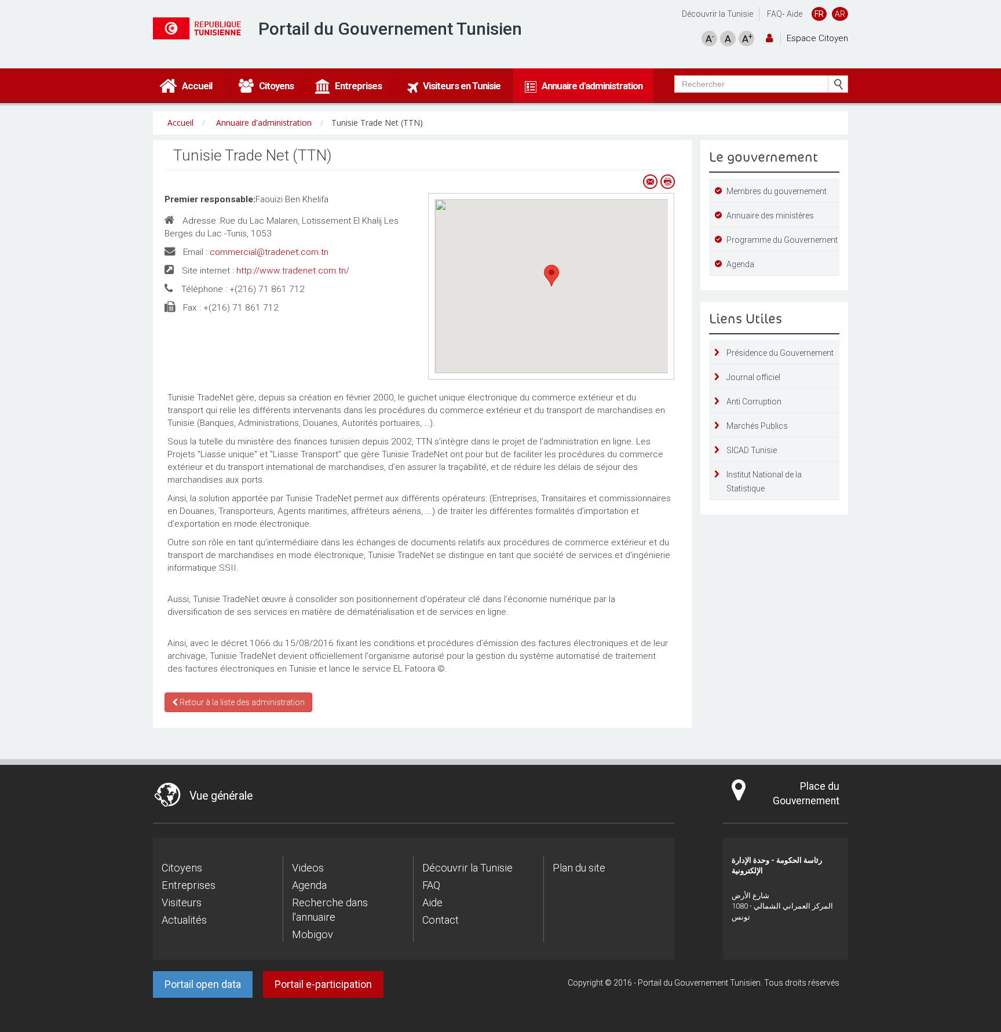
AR (840, 14)
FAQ (774, 14)
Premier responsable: (210, 199)
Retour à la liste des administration (241, 702)
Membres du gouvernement (776, 191)
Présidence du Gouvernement (780, 353)
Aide (794, 14)
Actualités (184, 920)
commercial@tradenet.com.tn (269, 252)
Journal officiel (753, 377)
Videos (308, 868)
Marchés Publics (757, 426)
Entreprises (188, 885)
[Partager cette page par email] (649, 181)
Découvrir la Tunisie (717, 14)
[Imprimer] (667, 181)
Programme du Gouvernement (782, 240)
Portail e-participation (323, 984)
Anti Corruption (753, 401)
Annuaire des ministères (770, 215)
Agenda (740, 264)
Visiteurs (182, 902)
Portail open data (203, 984)
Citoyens (182, 868)
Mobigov (312, 934)
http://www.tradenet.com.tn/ (292, 270)
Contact (440, 920)
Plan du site (579, 868)
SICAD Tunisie (751, 450)
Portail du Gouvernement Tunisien (390, 29)
